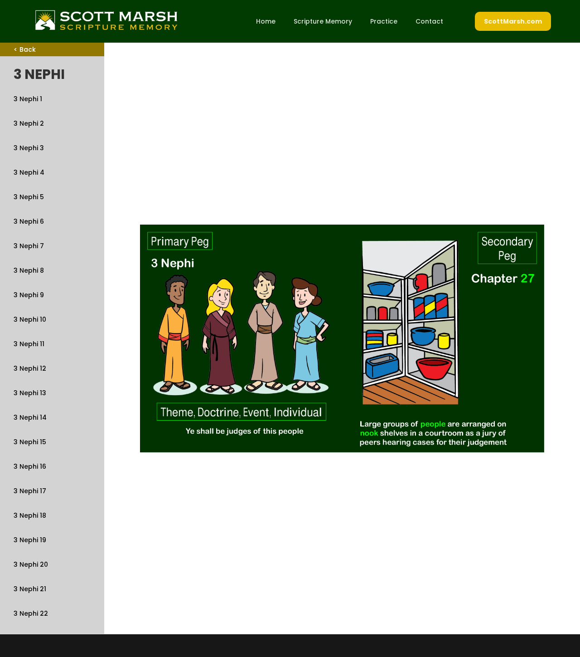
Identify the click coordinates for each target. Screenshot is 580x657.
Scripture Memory (323, 21)
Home (266, 21)
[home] (106, 20)
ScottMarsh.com (513, 21)
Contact (429, 21)
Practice (383, 21)
